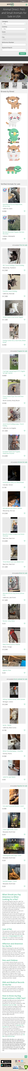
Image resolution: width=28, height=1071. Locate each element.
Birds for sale (23, 573)
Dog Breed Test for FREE (9, 1005)
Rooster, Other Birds (9, 621)
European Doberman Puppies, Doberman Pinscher (11, 452)
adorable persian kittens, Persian (12, 508)
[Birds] (14, 136)
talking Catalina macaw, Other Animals (14, 699)
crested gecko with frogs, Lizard (12, 855)
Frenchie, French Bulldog (10, 291)
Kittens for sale (22, 462)
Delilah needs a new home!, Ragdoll (13, 317)
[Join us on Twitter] (22, 1061)
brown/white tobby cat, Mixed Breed (13, 482)
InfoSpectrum (20, 1064)
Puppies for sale (22, 351)
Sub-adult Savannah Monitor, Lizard (13, 806)
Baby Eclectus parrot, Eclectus (11, 644)
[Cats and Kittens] (14, 119)
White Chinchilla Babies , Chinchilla (13, 751)
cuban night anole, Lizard (10, 829)
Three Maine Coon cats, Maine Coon (13, 562)
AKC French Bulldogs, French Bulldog (13, 265)
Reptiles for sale (22, 786)
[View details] (14, 72)
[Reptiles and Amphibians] (14, 170)
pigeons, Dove (7, 670)
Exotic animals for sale (20, 679)
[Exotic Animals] (14, 153)
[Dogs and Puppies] (14, 102)
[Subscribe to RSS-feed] (16, 1061)
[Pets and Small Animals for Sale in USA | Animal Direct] (10, 4)
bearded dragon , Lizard (10, 881)
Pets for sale (23, 245)
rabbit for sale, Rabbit (9, 777)
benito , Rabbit (7, 725)
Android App (11, 1036)
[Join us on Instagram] (19, 1061)
